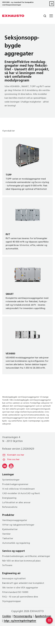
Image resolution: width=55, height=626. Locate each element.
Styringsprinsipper (11, 601)
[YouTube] (11, 466)
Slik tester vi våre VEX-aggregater (20, 588)
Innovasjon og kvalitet (14, 579)
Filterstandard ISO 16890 (15, 592)
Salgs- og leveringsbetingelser (20, 621)
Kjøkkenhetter (10, 529)
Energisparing (9, 498)
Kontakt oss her (15, 455)
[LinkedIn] (4, 466)
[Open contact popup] (49, 620)
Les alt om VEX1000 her (51, 3)
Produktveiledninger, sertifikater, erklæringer (26, 556)
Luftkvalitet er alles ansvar (16, 502)
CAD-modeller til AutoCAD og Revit (21, 493)
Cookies (6, 616)
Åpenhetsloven (43, 616)
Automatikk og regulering (16, 543)
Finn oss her (13, 459)
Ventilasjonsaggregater (14, 520)
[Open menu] (51, 16)
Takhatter (7, 538)
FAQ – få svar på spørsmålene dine (20, 597)
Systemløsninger (10, 480)
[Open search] (43, 15)
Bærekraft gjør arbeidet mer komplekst (23, 583)
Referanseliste (9, 507)
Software (7, 565)
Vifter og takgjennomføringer (18, 525)
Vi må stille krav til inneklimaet (18, 489)
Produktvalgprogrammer (15, 484)
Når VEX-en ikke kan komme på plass (21, 561)
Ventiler (6, 534)
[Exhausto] (13, 16)
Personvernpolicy (23, 616)
